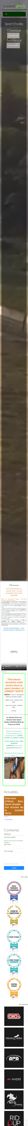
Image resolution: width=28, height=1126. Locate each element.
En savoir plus (13, 35)
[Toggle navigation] (6, 14)
